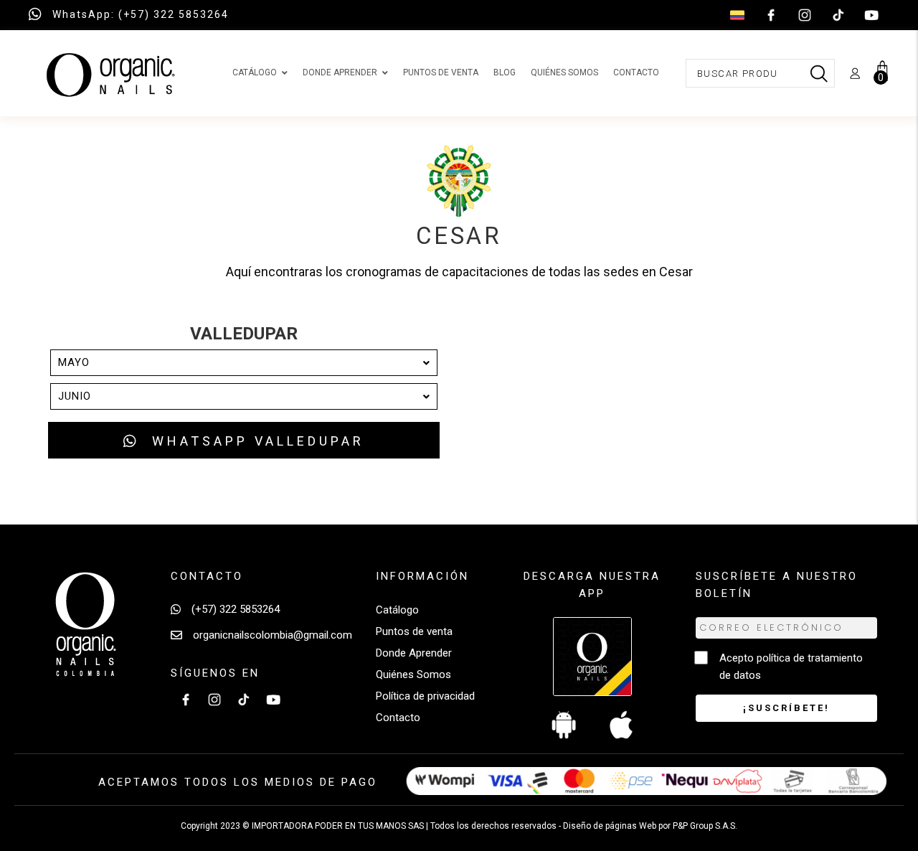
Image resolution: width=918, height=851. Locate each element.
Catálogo (397, 609)
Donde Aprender (414, 653)
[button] (244, 440)
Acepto (791, 667)
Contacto (398, 717)
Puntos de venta (414, 631)
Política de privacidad (425, 696)
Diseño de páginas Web (610, 826)
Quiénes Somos (413, 674)
